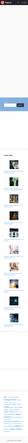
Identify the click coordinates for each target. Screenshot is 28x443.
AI (7, 397)
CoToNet (19, 440)
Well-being (6, 429)
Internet (16, 412)
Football (15, 407)
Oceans (5, 419)
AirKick (6, 78)
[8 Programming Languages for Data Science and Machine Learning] (14, 165)
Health (6, 412)
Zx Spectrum (7, 431)
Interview (20, 411)
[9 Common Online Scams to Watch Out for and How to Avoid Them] (14, 250)
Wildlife (12, 429)
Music (18, 414)
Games (6, 409)
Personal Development (11, 421)
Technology (10, 426)
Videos (17, 88)
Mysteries (7, 417)
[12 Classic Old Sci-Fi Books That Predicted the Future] (14, 284)
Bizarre (11, 78)
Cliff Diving (17, 78)
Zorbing (10, 90)
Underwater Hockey (8, 88)
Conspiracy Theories (10, 404)
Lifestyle (6, 76)
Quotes (21, 421)
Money (13, 414)
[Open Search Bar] (18, 2)
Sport (5, 426)
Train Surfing (17, 86)
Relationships (7, 423)
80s (5, 397)
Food (11, 407)
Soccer (12, 423)
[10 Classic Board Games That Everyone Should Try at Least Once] (14, 267)
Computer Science (12, 402)
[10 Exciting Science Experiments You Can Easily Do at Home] (14, 199)
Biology (6, 400)
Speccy (20, 423)
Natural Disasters (19, 417)
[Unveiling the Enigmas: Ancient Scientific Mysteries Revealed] (14, 216)
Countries (19, 404)
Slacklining (10, 86)
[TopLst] (2, 2)
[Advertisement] (14, 131)
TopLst (8, 2)
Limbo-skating (14, 83)
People (9, 419)
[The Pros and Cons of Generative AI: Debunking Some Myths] (14, 301)
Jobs (5, 414)
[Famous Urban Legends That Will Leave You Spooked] (14, 233)
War (22, 426)
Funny (20, 407)
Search (6, 102)
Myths (13, 417)
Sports (12, 76)
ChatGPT (6, 402)
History (11, 412)
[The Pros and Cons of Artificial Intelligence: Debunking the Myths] (14, 318)
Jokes (9, 414)
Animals (11, 397)
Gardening (11, 409)
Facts (6, 407)
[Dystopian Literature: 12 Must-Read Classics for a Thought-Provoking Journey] (14, 182)
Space (16, 423)
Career (19, 400)
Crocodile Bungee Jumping (10, 81)
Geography (16, 409)
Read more (7, 70)
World (18, 429)
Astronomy (16, 397)
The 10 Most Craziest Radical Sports (11, 34)
